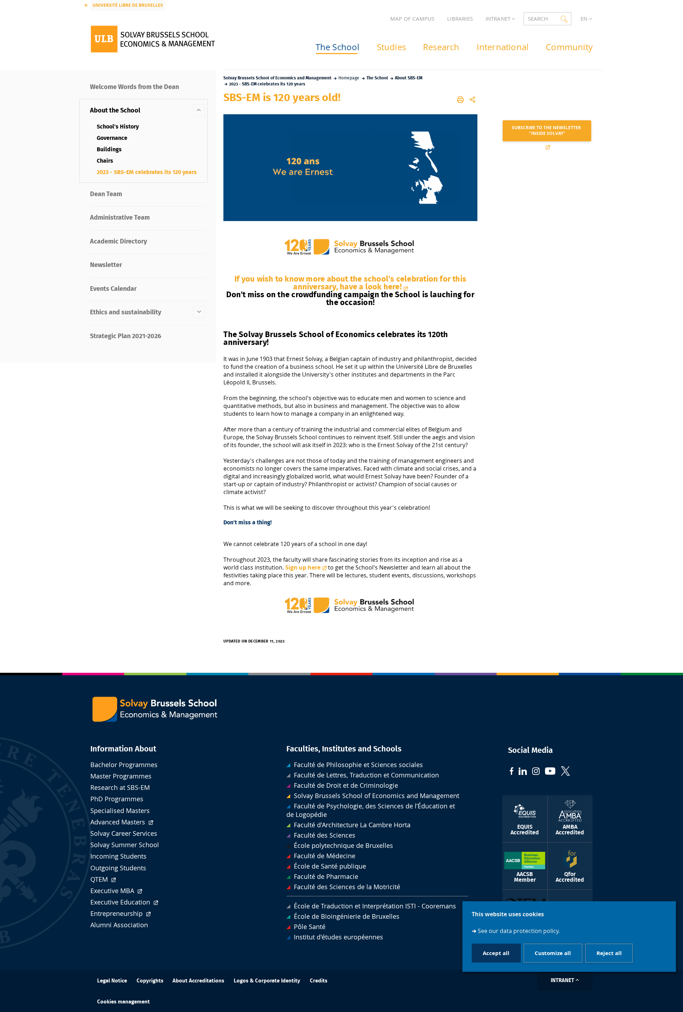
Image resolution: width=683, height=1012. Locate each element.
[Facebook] (511, 772)
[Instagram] (536, 772)
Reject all (609, 952)
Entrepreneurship (117, 913)
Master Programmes (121, 776)
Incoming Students (118, 856)
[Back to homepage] (152, 39)
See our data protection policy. (519, 930)
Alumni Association (119, 925)
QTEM (100, 879)
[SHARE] (472, 99)
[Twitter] (565, 771)
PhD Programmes (116, 799)
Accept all (496, 952)
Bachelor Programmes (124, 765)
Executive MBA (113, 891)
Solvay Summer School (124, 845)
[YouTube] (550, 772)
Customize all (553, 952)
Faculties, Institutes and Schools (344, 749)
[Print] (460, 99)
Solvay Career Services (123, 833)
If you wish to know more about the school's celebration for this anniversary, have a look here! (350, 283)
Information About (123, 749)
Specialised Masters (120, 811)
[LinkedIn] (523, 772)
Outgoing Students (118, 868)
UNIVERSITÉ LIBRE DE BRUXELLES (127, 5)
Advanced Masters (118, 822)
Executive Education (121, 902)
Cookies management (123, 1002)
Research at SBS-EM (120, 787)
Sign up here (303, 567)
